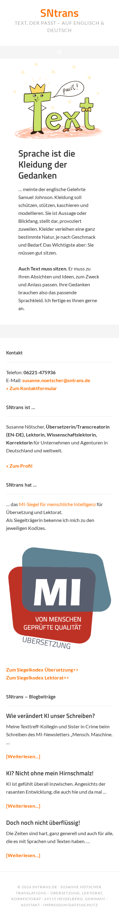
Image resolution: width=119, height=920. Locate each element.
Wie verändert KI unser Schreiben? (50, 715)
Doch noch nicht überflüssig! (43, 822)
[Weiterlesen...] (23, 756)
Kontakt (30, 905)
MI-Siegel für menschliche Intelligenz (57, 504)
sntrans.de (44, 887)
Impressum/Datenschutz (70, 905)
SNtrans (59, 12)
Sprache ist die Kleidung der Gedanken (46, 164)
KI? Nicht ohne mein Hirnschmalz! (49, 773)
